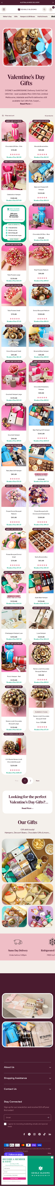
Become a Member (14, 1178)
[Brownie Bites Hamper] (41, 336)
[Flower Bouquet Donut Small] (13, 539)
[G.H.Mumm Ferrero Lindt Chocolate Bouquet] (13, 744)
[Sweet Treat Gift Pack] (13, 582)
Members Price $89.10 (41, 281)
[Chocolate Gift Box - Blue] (41, 217)
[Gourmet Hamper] (13, 418)
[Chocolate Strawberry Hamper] (41, 372)
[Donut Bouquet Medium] (41, 295)
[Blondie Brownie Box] (41, 131)
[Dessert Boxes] (27, 894)
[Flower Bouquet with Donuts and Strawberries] (41, 496)
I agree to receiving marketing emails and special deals (28, 1125)
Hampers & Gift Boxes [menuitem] (27, 16)
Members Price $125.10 (13, 281)
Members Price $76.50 (14, 481)
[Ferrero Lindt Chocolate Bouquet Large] (13, 702)
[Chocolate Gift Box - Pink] (13, 131)
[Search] (44, 9)
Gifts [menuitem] (16, 16)
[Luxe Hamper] (41, 618)
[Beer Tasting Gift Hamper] (41, 415)
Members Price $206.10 (13, 773)
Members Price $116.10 (41, 200)
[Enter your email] (48, 1117)
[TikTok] (44, 1134)
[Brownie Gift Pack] (41, 458)
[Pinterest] (39, 1134)
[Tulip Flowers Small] (13, 295)
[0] (50, 9)
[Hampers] (27, 860)
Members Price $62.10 (41, 157)
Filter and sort (9, 115)
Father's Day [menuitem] (7, 16)
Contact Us (10, 1088)
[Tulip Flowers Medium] (41, 255)
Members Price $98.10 (41, 321)
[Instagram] (34, 1134)
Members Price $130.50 (41, 441)
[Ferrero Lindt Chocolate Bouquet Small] (41, 697)
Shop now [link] (26, 1009)
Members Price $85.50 (14, 357)
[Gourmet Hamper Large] (13, 376)
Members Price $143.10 (13, 603)
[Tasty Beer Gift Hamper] (13, 455)
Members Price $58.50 (41, 568)
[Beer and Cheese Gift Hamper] (41, 172)
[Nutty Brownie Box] (41, 541)
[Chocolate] (14, 916)
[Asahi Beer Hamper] (41, 582)
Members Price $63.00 (14, 157)
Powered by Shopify (21, 1151)
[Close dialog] (52, 1157)
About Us (9, 1067)
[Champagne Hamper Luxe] (13, 618)
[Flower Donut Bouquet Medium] (13, 496)
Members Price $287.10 (13, 639)
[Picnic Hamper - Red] (13, 658)
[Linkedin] (49, 1134)
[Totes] (40, 916)
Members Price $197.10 (41, 481)
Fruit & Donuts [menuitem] (43, 16)
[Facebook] (24, 1134)
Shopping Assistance (15, 1077)
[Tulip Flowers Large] (13, 258)
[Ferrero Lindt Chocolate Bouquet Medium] (41, 654)
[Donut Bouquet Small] (13, 336)
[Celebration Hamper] (13, 176)
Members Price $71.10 (14, 321)
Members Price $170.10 (13, 200)
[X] (29, 1134)
